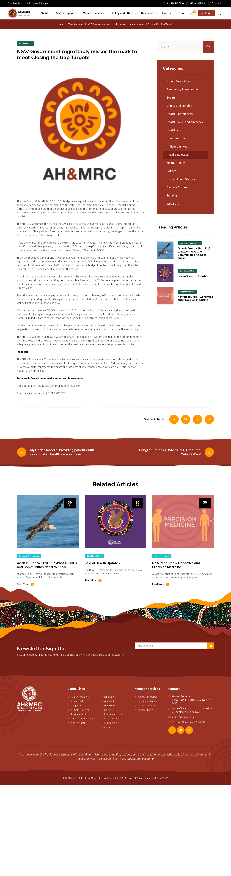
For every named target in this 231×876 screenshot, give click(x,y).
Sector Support (65, 13)
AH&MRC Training (80, 710)
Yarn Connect (75, 24)
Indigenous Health (179, 146)
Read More (23, 584)
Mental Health (176, 163)
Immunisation (176, 138)
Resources (147, 13)
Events (166, 13)
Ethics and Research (115, 714)
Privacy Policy (143, 778)
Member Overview (147, 697)
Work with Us (197, 3)
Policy (107, 710)
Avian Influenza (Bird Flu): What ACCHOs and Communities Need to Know (194, 253)
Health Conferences (180, 114)
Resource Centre (79, 714)
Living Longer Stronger (83, 718)
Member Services (93, 13)
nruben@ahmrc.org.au (32, 393)
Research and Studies (181, 179)
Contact (216, 3)
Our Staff (109, 701)
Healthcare (174, 130)
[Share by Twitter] (185, 419)
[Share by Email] (197, 419)
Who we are (110, 697)
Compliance (77, 705)
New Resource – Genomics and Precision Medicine (195, 298)
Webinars (173, 203)
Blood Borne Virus (178, 81)
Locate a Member (147, 705)
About (44, 13)
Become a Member (148, 701)
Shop (182, 13)
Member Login (145, 710)
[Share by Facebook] (174, 419)
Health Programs (80, 697)
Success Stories (177, 187)
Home (61, 24)
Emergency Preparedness (183, 89)
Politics (171, 171)
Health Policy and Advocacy (185, 122)
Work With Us (78, 722)
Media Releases (25, 44)
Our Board (110, 705)
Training (172, 195)
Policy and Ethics (122, 13)
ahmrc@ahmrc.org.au (183, 717)
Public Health (78, 701)
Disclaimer (129, 778)
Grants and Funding (179, 105)
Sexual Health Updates (193, 276)
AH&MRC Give (175, 3)
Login (208, 13)
